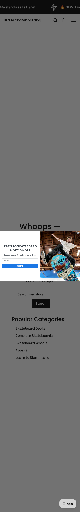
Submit (20, 266)
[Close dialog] (78, 233)
